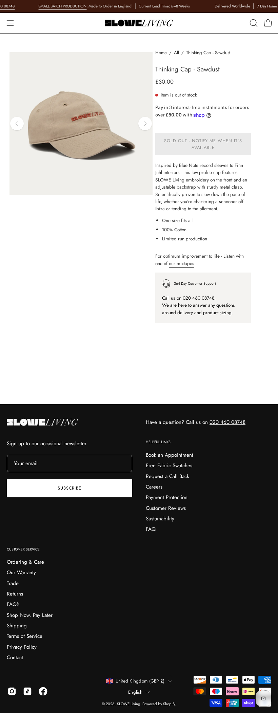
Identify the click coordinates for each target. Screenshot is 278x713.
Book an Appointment (169, 455)
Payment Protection (166, 497)
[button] (253, 23)
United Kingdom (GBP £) (140, 681)
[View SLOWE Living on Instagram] (12, 691)
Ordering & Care (25, 562)
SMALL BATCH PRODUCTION (62, 6)
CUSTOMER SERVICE (23, 549)
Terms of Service (24, 636)
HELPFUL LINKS (158, 442)
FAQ (151, 529)
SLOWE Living (128, 704)
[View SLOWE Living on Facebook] (43, 691)
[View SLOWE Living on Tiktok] (27, 691)
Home (161, 52)
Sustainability (160, 518)
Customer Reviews (166, 508)
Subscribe (70, 488)
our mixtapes (181, 263)
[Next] (145, 123)
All (176, 52)
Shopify (169, 704)
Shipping (17, 625)
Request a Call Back (167, 476)
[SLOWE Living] (139, 23)
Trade (13, 583)
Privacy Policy (22, 647)
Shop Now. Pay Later (30, 615)
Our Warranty (21, 572)
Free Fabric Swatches (169, 465)
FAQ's (13, 604)
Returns (15, 594)
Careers (154, 487)
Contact (15, 657)
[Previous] (17, 123)
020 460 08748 (227, 422)
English (135, 692)
